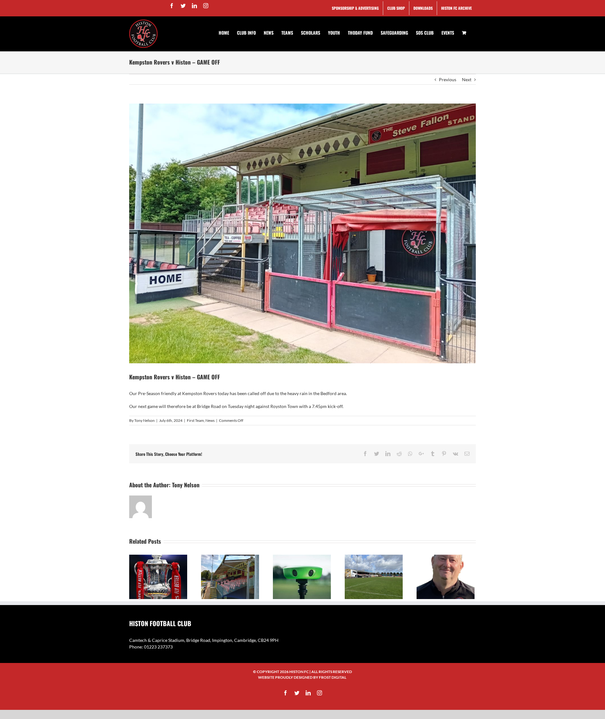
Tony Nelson (144, 420)
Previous (447, 79)
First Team (195, 420)
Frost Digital (332, 677)
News (210, 420)
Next (466, 79)
